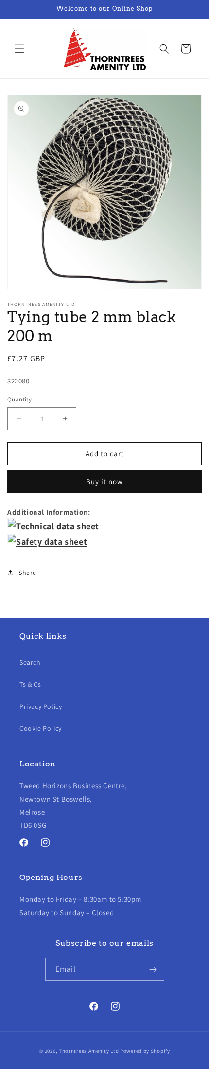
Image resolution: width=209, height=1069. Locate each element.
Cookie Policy (40, 728)
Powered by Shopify (145, 1051)
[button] (19, 48)
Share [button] (27, 572)
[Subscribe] (153, 969)
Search (30, 662)
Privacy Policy (40, 706)
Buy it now (104, 481)
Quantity (19, 399)
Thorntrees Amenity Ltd (89, 1051)
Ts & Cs (30, 684)
